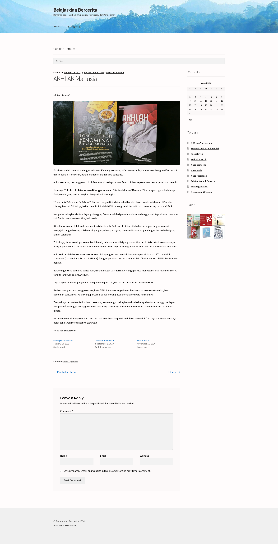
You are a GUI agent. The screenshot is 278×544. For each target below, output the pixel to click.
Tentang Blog (73, 26)
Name (63, 455)
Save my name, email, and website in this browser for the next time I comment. (107, 470)
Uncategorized (70, 361)
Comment (66, 411)
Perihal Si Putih (198, 159)
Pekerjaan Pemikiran (63, 340)
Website (144, 455)
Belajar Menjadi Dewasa (203, 181)
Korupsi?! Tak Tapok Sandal (205, 148)
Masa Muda (196, 170)
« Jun (189, 120)
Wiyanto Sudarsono (94, 72)
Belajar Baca (143, 340)
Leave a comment (115, 72)
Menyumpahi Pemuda (202, 192)
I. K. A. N (172, 372)
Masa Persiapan (199, 175)
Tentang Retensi (199, 186)
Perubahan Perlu (66, 372)
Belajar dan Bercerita (75, 10)
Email (103, 455)
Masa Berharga (198, 164)
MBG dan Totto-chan (201, 143)
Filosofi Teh (197, 153)
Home (56, 26)
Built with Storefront (65, 525)
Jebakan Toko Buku (104, 340)
